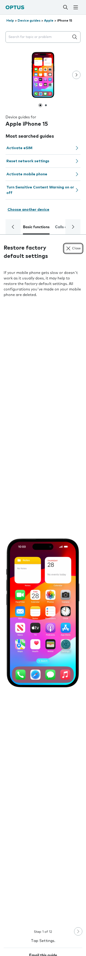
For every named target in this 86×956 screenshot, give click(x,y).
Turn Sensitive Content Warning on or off (40, 190)
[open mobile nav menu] (75, 7)
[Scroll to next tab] (72, 226)
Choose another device (28, 209)
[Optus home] (15, 7)
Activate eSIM (19, 148)
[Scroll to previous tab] (13, 226)
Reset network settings (27, 161)
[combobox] (38, 37)
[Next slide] (76, 75)
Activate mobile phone (26, 174)
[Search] (65, 7)
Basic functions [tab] (36, 227)
